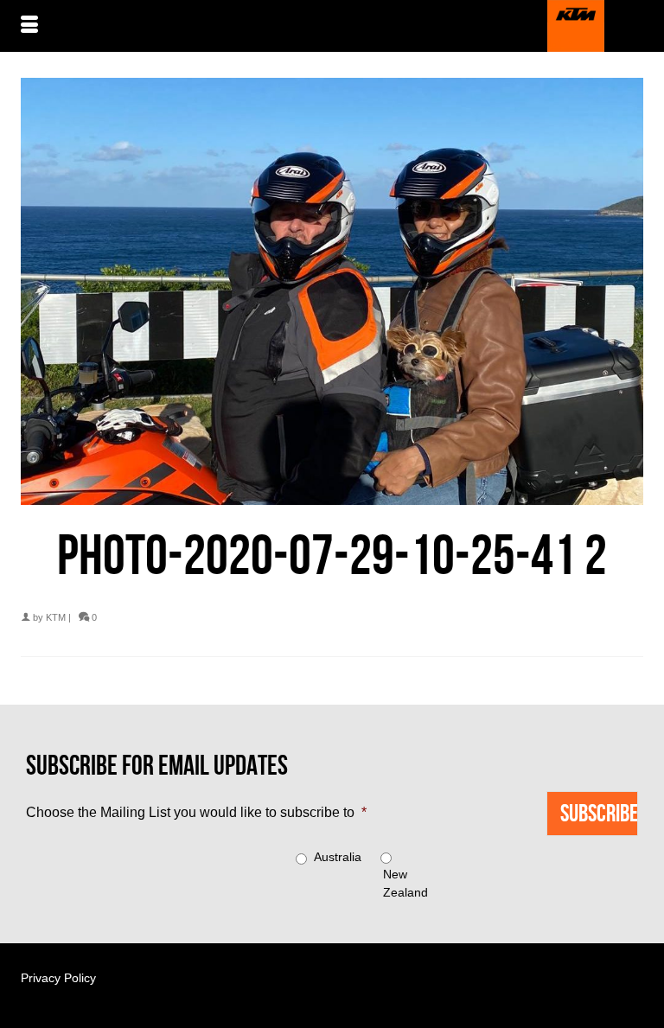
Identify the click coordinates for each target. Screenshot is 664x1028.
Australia (337, 857)
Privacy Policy (58, 978)
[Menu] (29, 26)
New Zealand (405, 883)
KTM (56, 617)
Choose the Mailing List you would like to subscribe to (196, 812)
